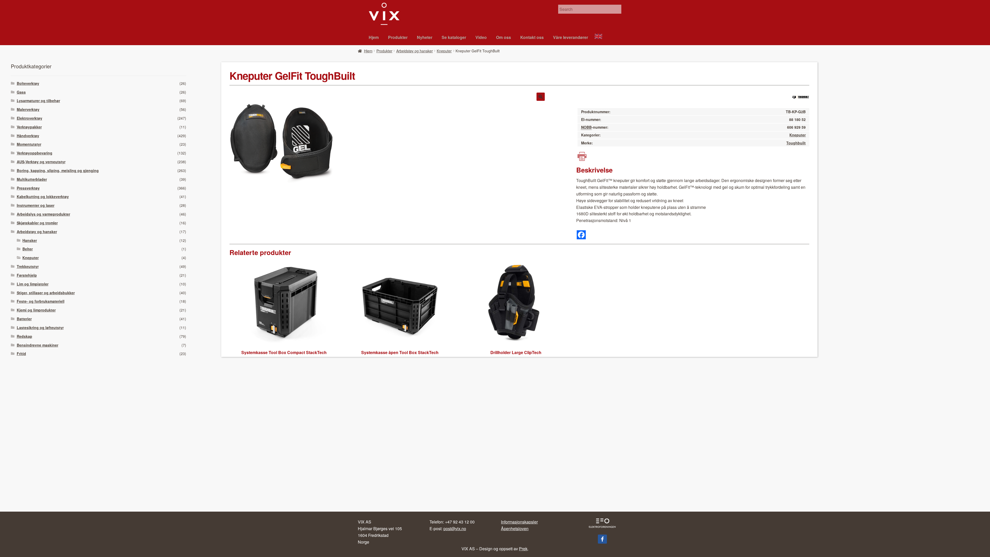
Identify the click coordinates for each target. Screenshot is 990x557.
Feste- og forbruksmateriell (40, 301)
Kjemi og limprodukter (36, 310)
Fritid (21, 353)
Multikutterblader (32, 179)
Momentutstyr (29, 144)
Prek (523, 549)
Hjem (374, 37)
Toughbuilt (796, 142)
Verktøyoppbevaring (34, 152)
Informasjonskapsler (519, 522)
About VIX (601, 37)
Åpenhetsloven (515, 528)
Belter (27, 248)
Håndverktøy (28, 135)
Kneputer (444, 50)
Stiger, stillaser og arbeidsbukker (46, 292)
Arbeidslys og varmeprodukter (43, 214)
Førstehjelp (27, 275)
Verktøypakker (29, 126)
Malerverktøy (28, 109)
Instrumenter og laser (35, 205)
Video (481, 37)
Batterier (24, 318)
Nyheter (424, 37)
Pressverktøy (28, 188)
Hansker (29, 240)
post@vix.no (454, 528)
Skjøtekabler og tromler (37, 222)
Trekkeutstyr (28, 266)
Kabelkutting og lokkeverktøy (43, 196)
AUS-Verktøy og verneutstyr (41, 161)
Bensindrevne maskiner (37, 345)
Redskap (24, 336)
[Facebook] (581, 234)
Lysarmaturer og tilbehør (38, 100)
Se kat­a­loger (454, 37)
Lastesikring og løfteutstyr (40, 327)
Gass (21, 92)
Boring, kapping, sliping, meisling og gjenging (58, 170)
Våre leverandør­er (570, 37)
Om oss (503, 37)
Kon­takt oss (532, 37)
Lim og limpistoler (32, 283)
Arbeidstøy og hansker (414, 50)
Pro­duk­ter (398, 37)
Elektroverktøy (29, 118)
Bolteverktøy (28, 83)
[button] (541, 97)
